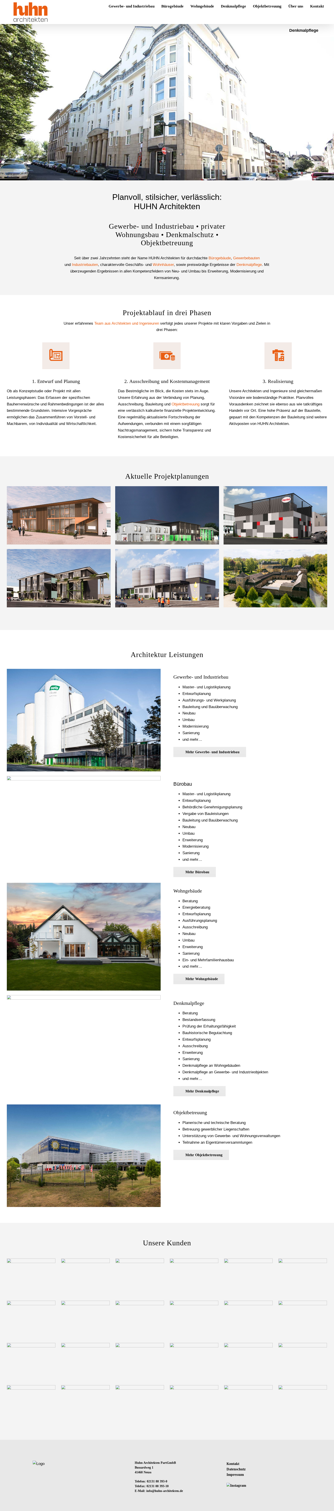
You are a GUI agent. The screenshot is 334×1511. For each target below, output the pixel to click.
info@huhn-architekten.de (164, 1491)
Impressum (235, 1475)
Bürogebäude (220, 258)
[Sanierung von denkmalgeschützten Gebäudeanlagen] (275, 578)
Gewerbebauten (246, 258)
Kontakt (233, 1464)
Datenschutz (236, 1469)
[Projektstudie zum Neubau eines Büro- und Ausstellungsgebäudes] (59, 515)
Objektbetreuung (185, 404)
